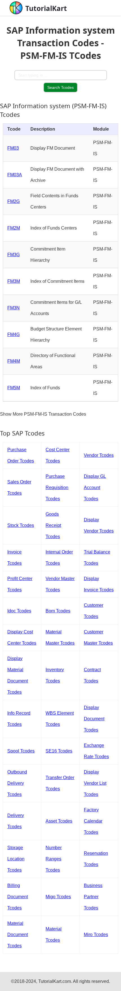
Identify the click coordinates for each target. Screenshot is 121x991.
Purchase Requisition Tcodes (57, 487)
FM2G (13, 201)
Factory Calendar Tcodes (93, 821)
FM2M (13, 228)
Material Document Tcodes (17, 934)
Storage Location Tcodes (15, 858)
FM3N (13, 307)
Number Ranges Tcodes (54, 858)
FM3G (13, 254)
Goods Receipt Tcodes (53, 525)
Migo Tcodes (58, 896)
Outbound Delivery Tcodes (17, 783)
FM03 (13, 148)
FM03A (14, 174)
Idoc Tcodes (19, 610)
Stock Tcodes (20, 525)
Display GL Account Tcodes (95, 487)
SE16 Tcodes (59, 751)
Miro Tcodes (96, 934)
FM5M (13, 387)
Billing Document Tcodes (17, 896)
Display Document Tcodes (94, 718)
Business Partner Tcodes (93, 896)
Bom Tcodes (58, 610)
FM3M (13, 281)
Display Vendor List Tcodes (95, 783)
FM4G (13, 334)
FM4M (13, 361)
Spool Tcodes (21, 751)
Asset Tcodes (59, 821)
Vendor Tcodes (99, 455)
